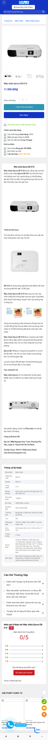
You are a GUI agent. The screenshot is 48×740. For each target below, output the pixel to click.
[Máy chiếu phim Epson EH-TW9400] (36, 709)
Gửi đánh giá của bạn (24, 673)
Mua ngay (24, 115)
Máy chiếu (19, 21)
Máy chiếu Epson (33, 21)
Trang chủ (8, 21)
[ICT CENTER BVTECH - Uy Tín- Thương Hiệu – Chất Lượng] (24, 2)
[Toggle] (4, 582)
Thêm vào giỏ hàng (24, 107)
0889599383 (21, 725)
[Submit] (43, 12)
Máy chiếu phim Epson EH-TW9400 (35, 723)
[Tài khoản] (4, 2)
